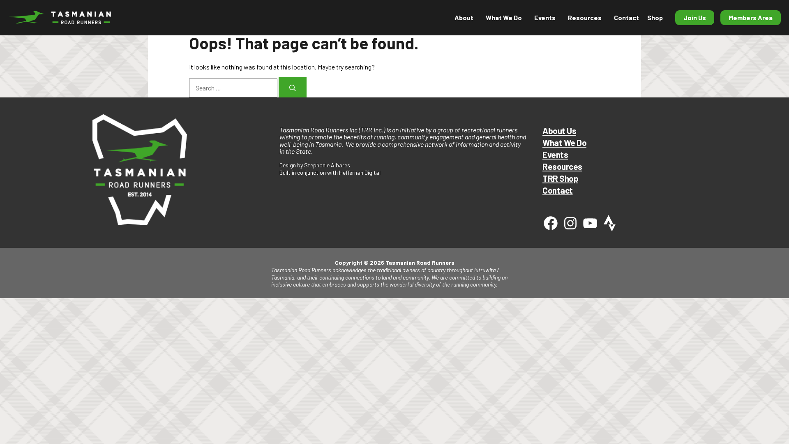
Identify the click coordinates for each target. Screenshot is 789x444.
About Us (559, 130)
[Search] (293, 87)
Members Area (751, 17)
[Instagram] (570, 223)
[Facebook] (550, 223)
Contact (626, 17)
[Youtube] (590, 223)
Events (555, 154)
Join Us (694, 17)
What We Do (564, 142)
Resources (585, 17)
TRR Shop (560, 178)
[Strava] (610, 223)
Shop (655, 17)
